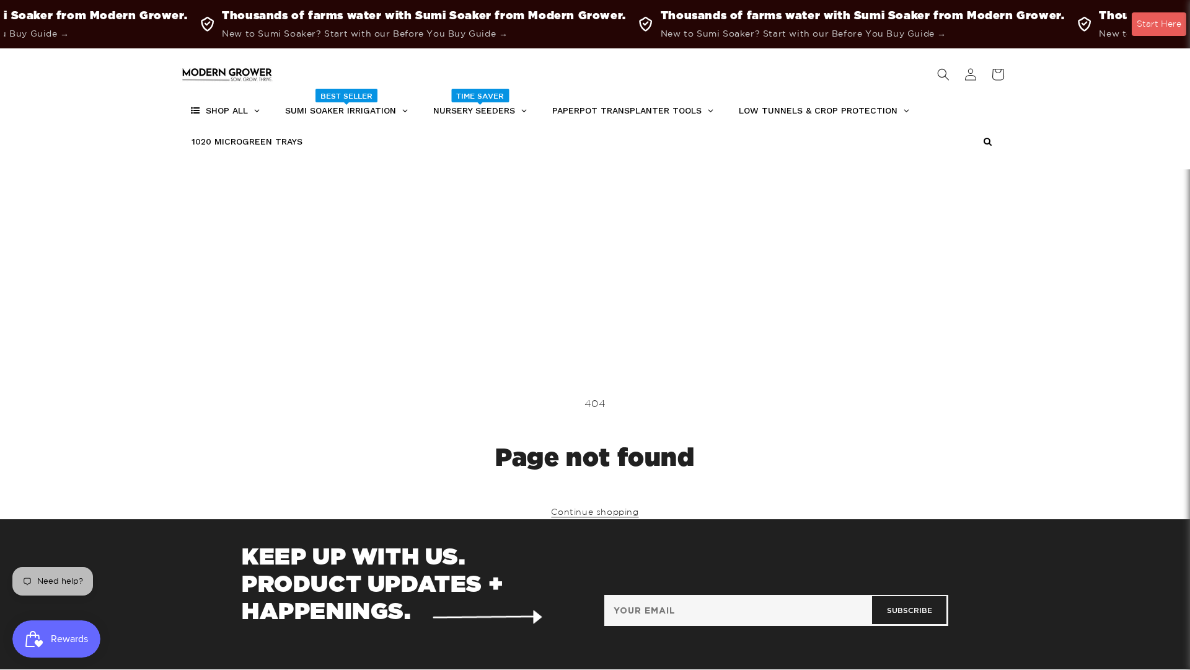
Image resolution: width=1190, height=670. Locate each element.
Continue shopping (594, 512)
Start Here (1159, 24)
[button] (943, 74)
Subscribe (909, 609)
